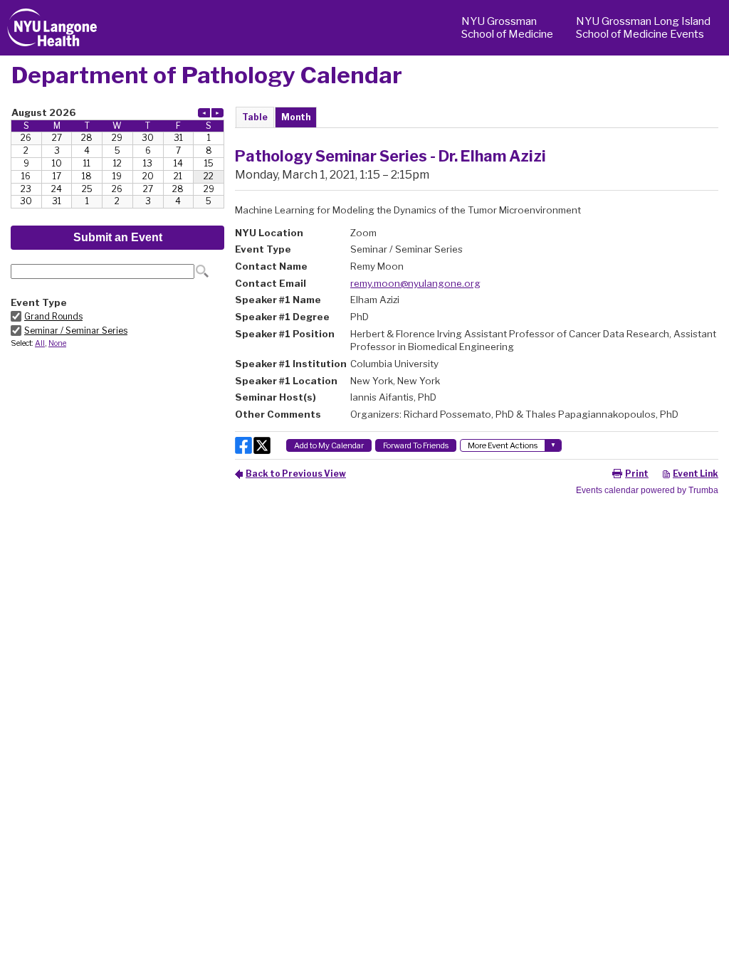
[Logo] (52, 28)
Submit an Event (117, 237)
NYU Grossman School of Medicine (507, 28)
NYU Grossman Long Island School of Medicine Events (643, 28)
